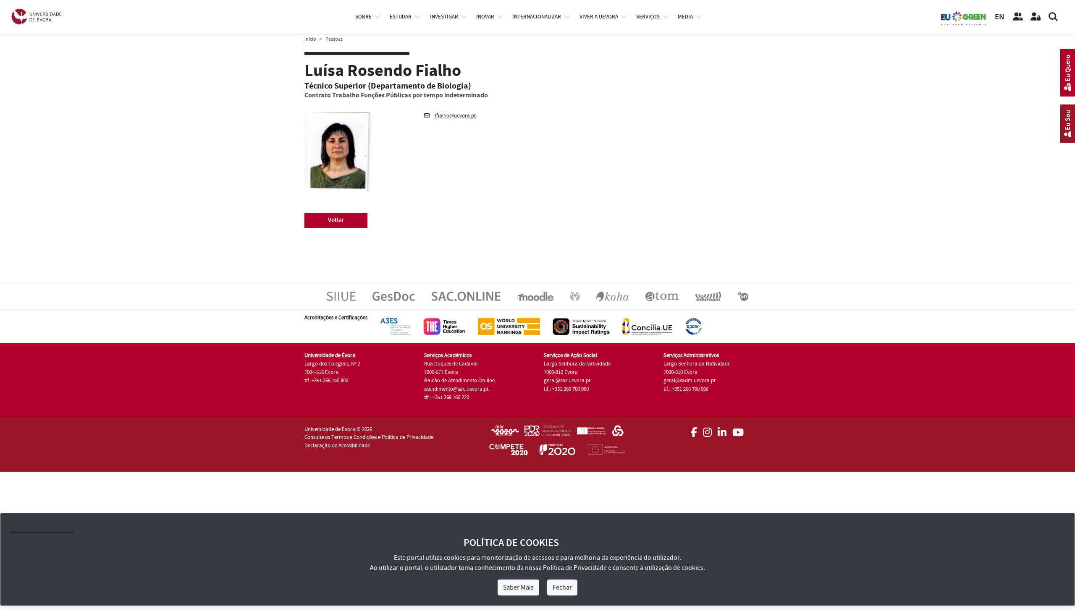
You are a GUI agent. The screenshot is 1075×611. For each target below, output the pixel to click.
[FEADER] (591, 433)
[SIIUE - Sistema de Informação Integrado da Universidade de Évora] (341, 296)
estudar (401, 17)
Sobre (363, 17)
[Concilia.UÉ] (647, 326)
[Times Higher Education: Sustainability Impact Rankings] (581, 326)
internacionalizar (536, 17)
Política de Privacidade (575, 568)
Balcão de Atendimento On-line (459, 380)
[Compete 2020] (508, 451)
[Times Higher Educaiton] (444, 326)
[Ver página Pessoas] (1018, 17)
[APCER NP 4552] (693, 326)
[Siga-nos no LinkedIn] (722, 430)
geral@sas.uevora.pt (567, 380)
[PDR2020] (547, 433)
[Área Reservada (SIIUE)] (1035, 17)
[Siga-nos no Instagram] (707, 430)
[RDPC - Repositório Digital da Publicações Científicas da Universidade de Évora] (574, 296)
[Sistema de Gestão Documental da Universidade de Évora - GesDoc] (393, 296)
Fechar (562, 587)
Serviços (648, 17)
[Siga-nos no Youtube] (738, 430)
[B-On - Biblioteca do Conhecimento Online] (743, 296)
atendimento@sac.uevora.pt (456, 389)
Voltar (336, 220)
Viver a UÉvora (598, 17)
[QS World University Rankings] (509, 326)
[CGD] (618, 433)
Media (685, 17)
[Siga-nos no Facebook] (694, 430)
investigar (444, 17)
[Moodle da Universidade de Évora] (535, 296)
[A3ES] (395, 326)
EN (999, 17)
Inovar (485, 17)
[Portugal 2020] (558, 451)
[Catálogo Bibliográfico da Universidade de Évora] (612, 296)
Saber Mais (518, 587)
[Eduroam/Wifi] (708, 296)
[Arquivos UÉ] (662, 296)
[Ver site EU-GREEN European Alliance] (963, 17)
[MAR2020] (505, 433)
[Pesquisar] (1053, 17)
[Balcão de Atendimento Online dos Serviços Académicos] (466, 296)
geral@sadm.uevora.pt (689, 380)
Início (310, 39)
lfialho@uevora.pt (455, 116)
